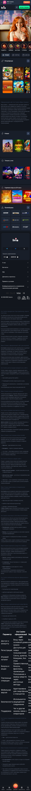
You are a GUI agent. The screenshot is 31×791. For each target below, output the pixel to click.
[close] (1, 2)
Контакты (5, 267)
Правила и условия (8, 281)
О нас (4, 262)
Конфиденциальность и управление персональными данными (13, 287)
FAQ (3, 272)
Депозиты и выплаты (8, 276)
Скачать (27, 2)
